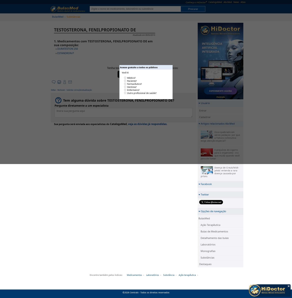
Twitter (205, 194)
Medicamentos (134, 275)
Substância (168, 275)
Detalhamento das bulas (215, 238)
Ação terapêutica (187, 275)
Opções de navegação (213, 211)
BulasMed (204, 218)
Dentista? (132, 87)
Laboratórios (208, 244)
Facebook (206, 184)
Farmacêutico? (134, 83)
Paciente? (132, 80)
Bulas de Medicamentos (214, 231)
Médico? (131, 77)
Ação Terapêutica (210, 225)
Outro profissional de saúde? (141, 93)
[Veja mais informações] (269, 290)
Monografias (208, 251)
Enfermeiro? (133, 90)
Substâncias (207, 257)
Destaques (205, 264)
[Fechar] (288, 286)
